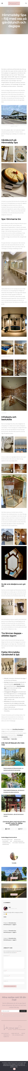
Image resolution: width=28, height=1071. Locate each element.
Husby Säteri (14, 738)
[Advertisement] (14, 51)
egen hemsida (17, 684)
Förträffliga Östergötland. (18, 729)
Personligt (7, 1035)
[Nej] (26, 1066)
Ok (14, 1068)
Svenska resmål (15, 869)
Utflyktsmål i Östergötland (19, 842)
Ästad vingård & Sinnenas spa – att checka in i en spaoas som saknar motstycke (14, 791)
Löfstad (7, 738)
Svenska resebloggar (18, 841)
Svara (5, 916)
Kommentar (6, 955)
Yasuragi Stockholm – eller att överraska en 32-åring (14, 815)
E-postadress (7, 976)
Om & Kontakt (5, 1033)
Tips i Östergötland (17, 1035)
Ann (10, 907)
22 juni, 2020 (14, 874)
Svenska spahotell (7, 842)
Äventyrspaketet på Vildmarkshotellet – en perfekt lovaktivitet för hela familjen (13, 769)
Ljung (4, 738)
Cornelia (14, 863)
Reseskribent (5, 841)
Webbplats (6, 981)
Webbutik (6, 1036)
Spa (11, 841)
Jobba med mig (15, 1033)
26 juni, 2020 (14, 891)
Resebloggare (18, 839)
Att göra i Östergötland (7, 839)
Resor (10, 869)
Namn (5, 970)
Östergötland (6, 844)
